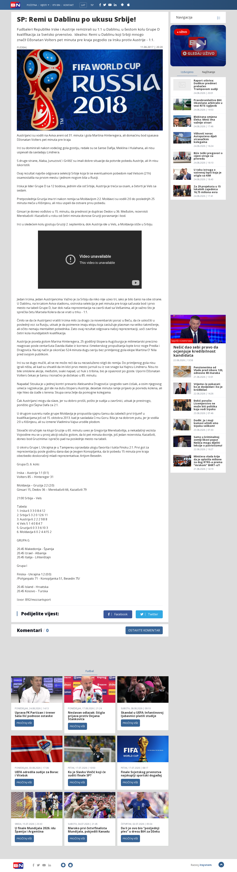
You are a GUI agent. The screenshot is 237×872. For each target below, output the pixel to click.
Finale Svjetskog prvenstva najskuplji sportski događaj (142, 773)
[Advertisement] (59, 655)
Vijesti (43, 5)
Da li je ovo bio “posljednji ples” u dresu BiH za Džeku (140, 829)
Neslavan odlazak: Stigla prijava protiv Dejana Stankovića (86, 716)
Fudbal (89, 671)
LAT (83, 5)
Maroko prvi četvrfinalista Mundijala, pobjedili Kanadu (89, 829)
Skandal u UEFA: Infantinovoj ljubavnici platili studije (142, 714)
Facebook (121, 614)
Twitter (152, 614)
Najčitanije (208, 72)
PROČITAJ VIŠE (24, 723)
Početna (32, 5)
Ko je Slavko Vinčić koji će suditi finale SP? (87, 773)
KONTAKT (69, 5)
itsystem (206, 865)
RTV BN (56, 5)
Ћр (92, 5)
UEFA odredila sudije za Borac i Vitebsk (36, 773)
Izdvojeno (187, 72)
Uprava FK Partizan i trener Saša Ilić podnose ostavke (35, 714)
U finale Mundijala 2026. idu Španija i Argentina (35, 829)
